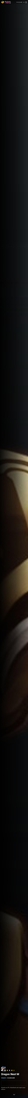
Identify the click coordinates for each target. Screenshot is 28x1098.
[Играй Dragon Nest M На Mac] (14, 1083)
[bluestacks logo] (5, 2)
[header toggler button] (26, 2)
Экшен (3, 1078)
